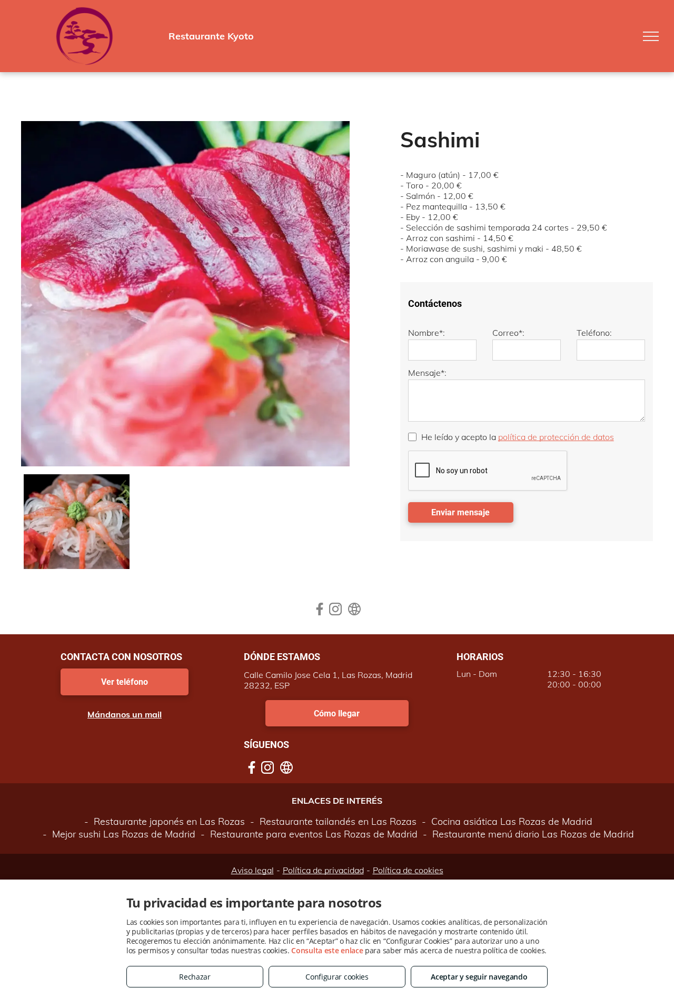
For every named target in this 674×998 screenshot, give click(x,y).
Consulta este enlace (327, 950)
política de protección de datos (556, 437)
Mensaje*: (427, 372)
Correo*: (508, 332)
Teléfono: (594, 332)
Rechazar (195, 977)
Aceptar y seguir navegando (479, 977)
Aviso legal (252, 870)
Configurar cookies (337, 977)
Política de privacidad (323, 870)
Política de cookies (408, 870)
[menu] (651, 36)
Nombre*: (426, 332)
